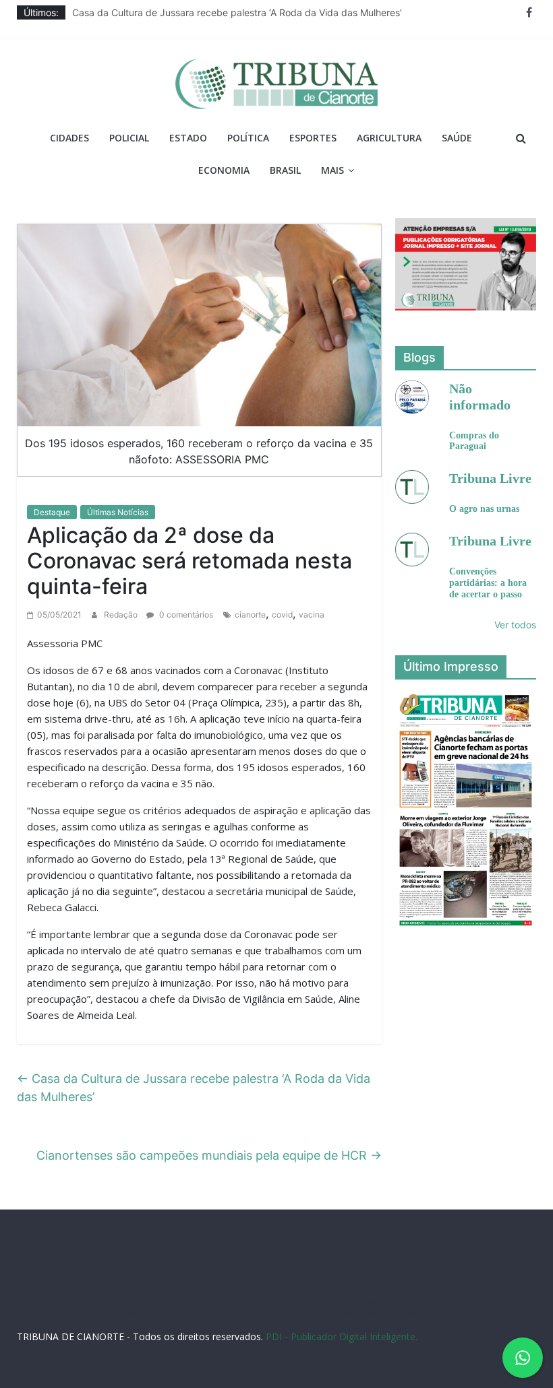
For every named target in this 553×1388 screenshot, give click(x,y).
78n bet (316, 1313)
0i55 (289, 1313)
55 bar (262, 1313)
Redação (122, 614)
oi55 (216, 1313)
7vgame (336, 1300)
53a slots (405, 1313)
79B (123, 1300)
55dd (391, 1300)
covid (282, 614)
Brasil (285, 170)
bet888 (420, 1300)
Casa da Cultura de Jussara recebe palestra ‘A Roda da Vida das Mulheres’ (237, 12)
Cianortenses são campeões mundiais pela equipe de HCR (209, 1155)
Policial (129, 137)
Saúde (457, 137)
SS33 (83, 1300)
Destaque (52, 512)
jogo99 (302, 1300)
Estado (188, 137)
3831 (145, 1300)
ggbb (372, 1313)
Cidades (69, 137)
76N (255, 1300)
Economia (224, 170)
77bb (347, 1313)
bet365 (169, 1313)
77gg (366, 1300)
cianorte (250, 614)
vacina (311, 614)
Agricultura (389, 137)
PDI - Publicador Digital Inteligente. (341, 1336)
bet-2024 (498, 1300)
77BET (172, 1300)
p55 (237, 1313)
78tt (275, 1300)
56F (104, 1300)
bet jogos (457, 1300)
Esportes (313, 137)
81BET (230, 1300)
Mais (332, 170)
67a (195, 1313)
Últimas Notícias (117, 512)
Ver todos (515, 624)
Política (248, 137)
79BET (201, 1300)
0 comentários (185, 614)
